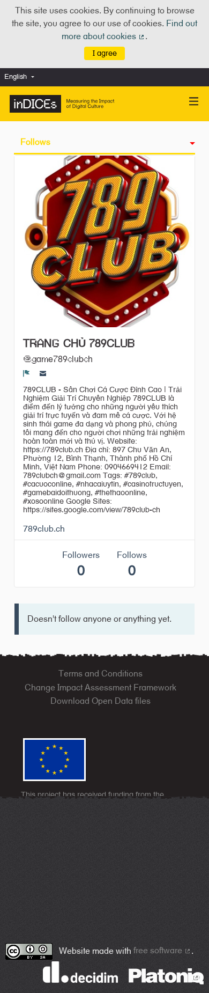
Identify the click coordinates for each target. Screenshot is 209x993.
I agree (105, 52)
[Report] (26, 373)
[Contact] (43, 373)
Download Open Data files (100, 701)
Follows (35, 142)
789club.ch (44, 529)
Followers (81, 564)
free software (162, 950)
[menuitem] (22, 77)
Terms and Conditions (100, 673)
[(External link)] (166, 975)
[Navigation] (194, 101)
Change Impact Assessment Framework (100, 687)
